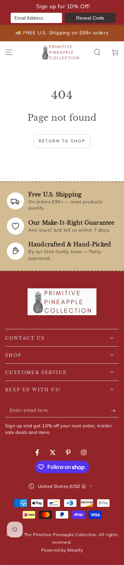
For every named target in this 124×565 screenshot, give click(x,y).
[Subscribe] (115, 410)
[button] (97, 52)
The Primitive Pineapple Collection (60, 534)
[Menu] (9, 52)
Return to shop (62, 140)
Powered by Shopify (62, 550)
